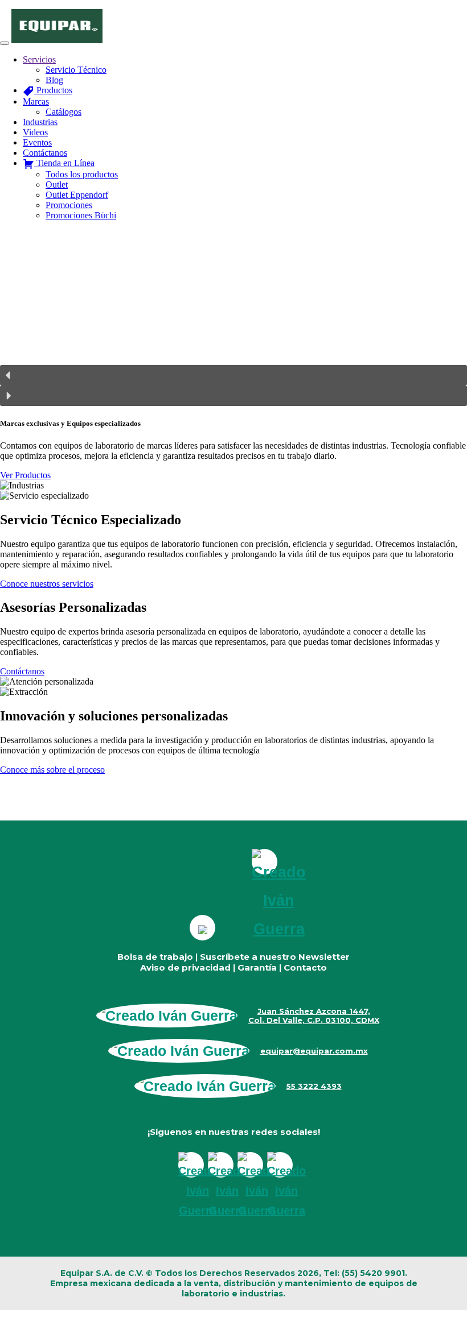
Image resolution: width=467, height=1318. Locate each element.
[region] (233, 318)
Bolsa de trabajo (155, 956)
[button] (233, 375)
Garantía (257, 967)
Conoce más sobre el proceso (52, 769)
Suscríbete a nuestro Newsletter (275, 956)
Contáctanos (22, 671)
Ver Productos (25, 475)
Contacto (305, 967)
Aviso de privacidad (185, 967)
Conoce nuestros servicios (46, 583)
